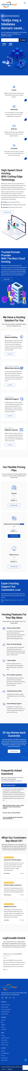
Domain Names (4, 1014)
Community (3, 1029)
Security (3, 1035)
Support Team (4, 1060)
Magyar (10, 1069)
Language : (3, 1069)
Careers (3, 1027)
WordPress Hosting (5, 1004)
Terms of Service (5, 1042)
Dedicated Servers (5, 1011)
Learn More (10, 354)
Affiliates (3, 1024)
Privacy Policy (4, 1040)
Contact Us (19, 781)
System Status (4, 1057)
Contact (3, 1051)
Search (24, 40)
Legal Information (5, 1037)
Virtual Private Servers (6, 1009)
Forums (3, 1055)
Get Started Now (7, 212)
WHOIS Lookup (4, 1044)
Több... (5, 969)
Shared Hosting (4, 1007)
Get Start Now (7, 279)
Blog (2, 1022)
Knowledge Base (5, 1053)
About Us (3, 1020)
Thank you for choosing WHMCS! (12, 954)
